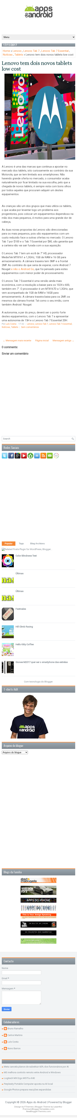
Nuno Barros (14, 1048)
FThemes (28, 1107)
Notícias (8, 54)
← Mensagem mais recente (17, 340)
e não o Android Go (22, 269)
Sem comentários (30, 327)
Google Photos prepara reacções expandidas (27, 1089)
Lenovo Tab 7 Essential (55, 50)
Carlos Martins (15, 1035)
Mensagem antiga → (63, 340)
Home (6, 50)
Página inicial (42, 340)
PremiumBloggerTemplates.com (38, 1109)
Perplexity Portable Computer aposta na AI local (28, 1084)
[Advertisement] (39, 25)
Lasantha (57, 1107)
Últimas (19, 573)
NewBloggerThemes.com (38, 1111)
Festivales (21, 609)
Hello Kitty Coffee (25, 644)
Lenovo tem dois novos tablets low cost (37, 66)
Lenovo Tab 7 (31, 50)
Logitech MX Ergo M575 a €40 (19, 1078)
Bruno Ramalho (15, 1028)
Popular (9, 543)
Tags (21, 543)
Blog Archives (37, 543)
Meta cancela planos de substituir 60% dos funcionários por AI (36, 1066)
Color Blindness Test (26, 555)
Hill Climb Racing (24, 626)
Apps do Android (36, 1102)
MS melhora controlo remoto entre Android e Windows (32, 1072)
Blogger (48, 681)
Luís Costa (13, 1041)
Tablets (19, 54)
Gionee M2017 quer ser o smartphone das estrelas (42, 662)
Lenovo (17, 50)
